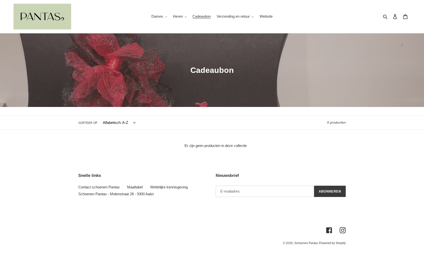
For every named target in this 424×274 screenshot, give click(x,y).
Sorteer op (87, 123)
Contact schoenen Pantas (99, 187)
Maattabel (135, 187)
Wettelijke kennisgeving (169, 187)
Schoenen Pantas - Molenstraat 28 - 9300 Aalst (116, 194)
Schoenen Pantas (306, 243)
